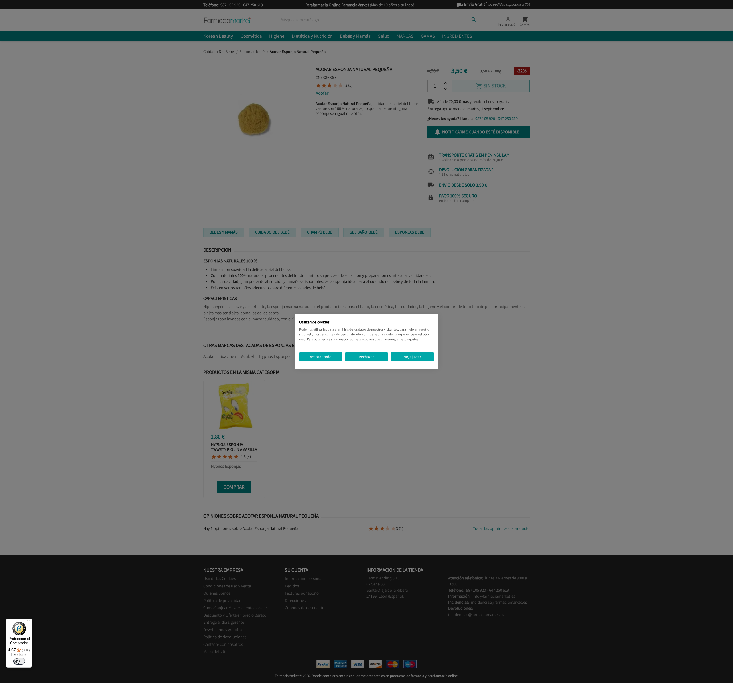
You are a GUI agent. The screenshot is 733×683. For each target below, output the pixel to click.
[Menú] (28, 622)
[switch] (19, 661)
